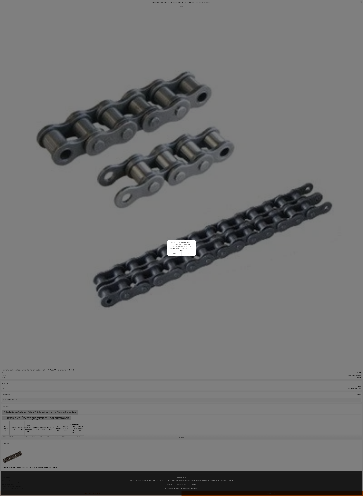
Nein (174, 253)
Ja (188, 253)
